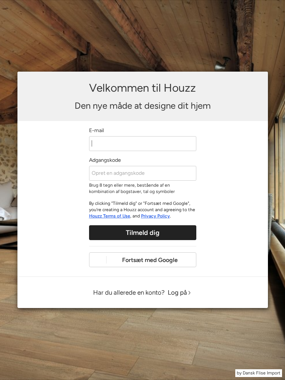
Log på (177, 292)
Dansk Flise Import (262, 373)
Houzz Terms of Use (109, 216)
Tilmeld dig (143, 233)
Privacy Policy (155, 216)
